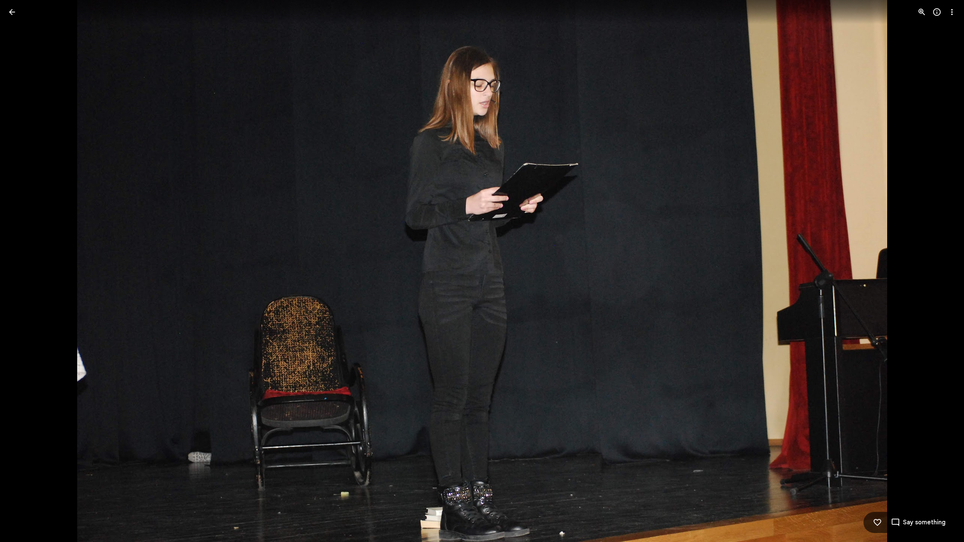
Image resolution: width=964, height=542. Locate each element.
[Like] (877, 522)
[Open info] (936, 12)
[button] (21, 271)
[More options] (951, 12)
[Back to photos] (12, 12)
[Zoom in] (921, 12)
